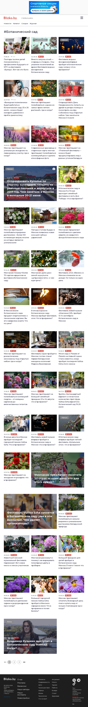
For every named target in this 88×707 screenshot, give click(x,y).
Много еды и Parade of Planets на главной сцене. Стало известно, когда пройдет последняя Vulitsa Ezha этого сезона (71, 359)
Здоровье (55, 696)
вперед (24, 662)
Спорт (54, 693)
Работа (54, 688)
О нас (19, 680)
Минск (9, 83)
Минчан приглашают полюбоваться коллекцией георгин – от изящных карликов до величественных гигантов (16, 399)
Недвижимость (13, 291)
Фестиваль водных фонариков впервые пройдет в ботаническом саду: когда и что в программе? (70, 64)
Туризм (54, 685)
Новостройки (23, 698)
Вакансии (21, 686)
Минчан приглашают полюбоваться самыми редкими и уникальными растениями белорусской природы (70, 521)
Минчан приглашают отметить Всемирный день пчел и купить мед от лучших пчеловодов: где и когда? (71, 603)
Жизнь (9, 622)
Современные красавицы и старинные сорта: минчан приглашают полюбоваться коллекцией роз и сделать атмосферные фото (43, 153)
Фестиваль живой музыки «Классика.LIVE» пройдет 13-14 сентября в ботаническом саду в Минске (70, 316)
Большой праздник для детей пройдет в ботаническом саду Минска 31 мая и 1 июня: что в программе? (71, 563)
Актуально (56, 679)
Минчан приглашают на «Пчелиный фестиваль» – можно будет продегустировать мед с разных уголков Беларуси (70, 153)
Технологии (42, 696)
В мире (54, 690)
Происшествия (40, 40)
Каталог (16, 23)
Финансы (41, 679)
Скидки (24, 23)
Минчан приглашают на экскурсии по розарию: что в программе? (16, 477)
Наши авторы (23, 689)
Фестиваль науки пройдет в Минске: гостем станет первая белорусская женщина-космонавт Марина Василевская (43, 359)
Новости (7, 23)
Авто (40, 685)
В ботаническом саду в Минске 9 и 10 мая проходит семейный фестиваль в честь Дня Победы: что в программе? (71, 193)
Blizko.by (75, 696)
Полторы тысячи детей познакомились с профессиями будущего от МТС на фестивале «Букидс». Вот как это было (16, 64)
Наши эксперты (21, 694)
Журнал (33, 23)
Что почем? (42, 699)
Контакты (7, 696)
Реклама (21, 683)
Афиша (9, 40)
